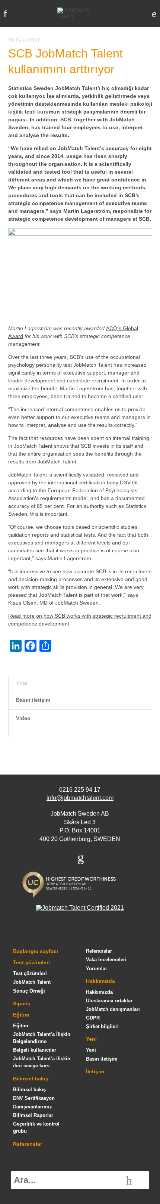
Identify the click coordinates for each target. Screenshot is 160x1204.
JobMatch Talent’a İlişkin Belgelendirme (41, 1037)
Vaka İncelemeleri (106, 959)
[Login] (154, 13)
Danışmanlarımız (32, 1107)
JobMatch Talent (32, 982)
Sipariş (22, 1003)
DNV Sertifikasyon (34, 1098)
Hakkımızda (100, 981)
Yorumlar (96, 968)
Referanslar (27, 1144)
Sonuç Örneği (29, 991)
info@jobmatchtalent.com (80, 798)
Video (23, 718)
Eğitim (21, 1015)
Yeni (91, 1039)
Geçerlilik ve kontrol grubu (36, 1127)
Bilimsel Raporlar (33, 1115)
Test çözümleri (31, 962)
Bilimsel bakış (30, 1079)
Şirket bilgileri (102, 1026)
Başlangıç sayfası (35, 951)
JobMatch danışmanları (113, 1009)
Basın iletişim (33, 700)
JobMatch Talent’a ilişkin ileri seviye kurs (41, 1062)
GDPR (93, 1018)
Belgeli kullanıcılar (34, 1050)
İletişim (95, 1071)
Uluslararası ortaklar (109, 1000)
